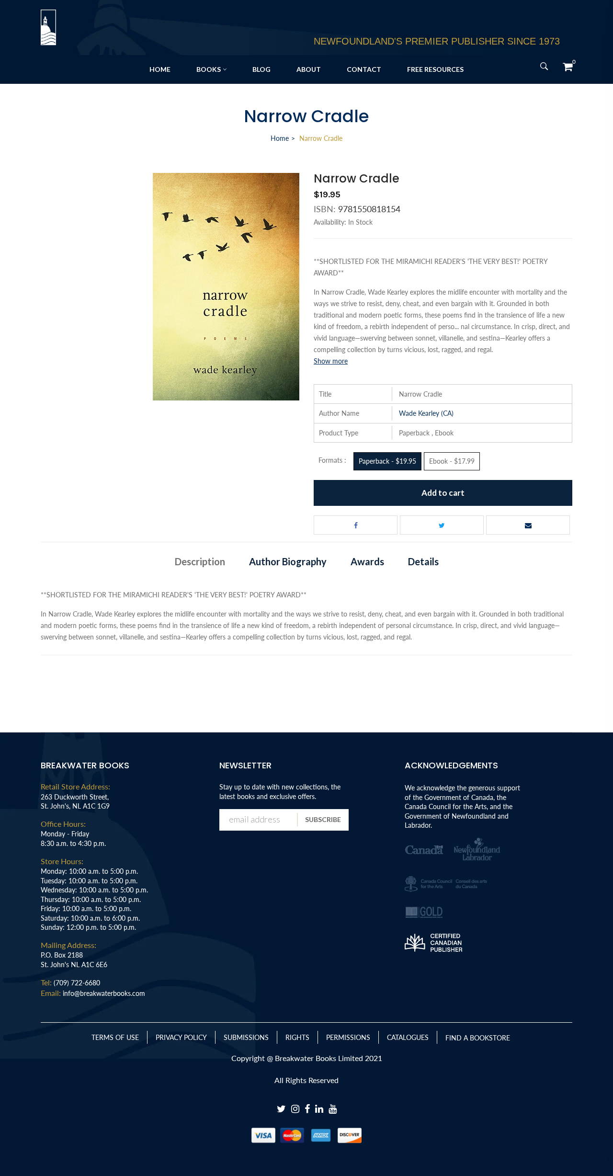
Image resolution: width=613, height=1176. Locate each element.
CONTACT (364, 69)
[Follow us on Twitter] (442, 525)
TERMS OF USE (115, 1037)
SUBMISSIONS (246, 1037)
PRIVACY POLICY (181, 1037)
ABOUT (308, 69)
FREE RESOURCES (435, 69)
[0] (567, 66)
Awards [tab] (367, 561)
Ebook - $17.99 (452, 461)
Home (280, 138)
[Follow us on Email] (528, 525)
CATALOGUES (408, 1037)
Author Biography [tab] (288, 561)
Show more (331, 361)
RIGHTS (297, 1037)
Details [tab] (423, 561)
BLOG (261, 69)
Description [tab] (200, 561)
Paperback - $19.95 (387, 461)
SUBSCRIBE (323, 819)
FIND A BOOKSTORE (477, 1038)
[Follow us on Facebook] (355, 525)
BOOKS (208, 69)
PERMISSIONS (348, 1037)
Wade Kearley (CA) (426, 413)
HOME (159, 69)
